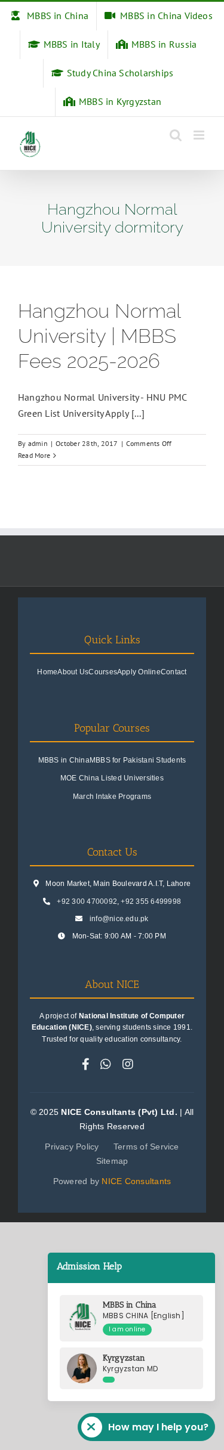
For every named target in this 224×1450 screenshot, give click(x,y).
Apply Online (139, 672)
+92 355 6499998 (151, 901)
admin (38, 443)
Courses (102, 672)
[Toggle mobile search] (176, 135)
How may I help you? (158, 1427)
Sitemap (112, 1161)
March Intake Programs (112, 796)
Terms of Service (146, 1146)
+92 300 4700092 (87, 901)
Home (47, 672)
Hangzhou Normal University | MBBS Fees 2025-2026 (99, 336)
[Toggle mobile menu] (200, 135)
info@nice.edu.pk (119, 919)
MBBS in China (64, 760)
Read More (34, 455)
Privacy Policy (72, 1146)
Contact (174, 672)
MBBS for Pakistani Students (138, 760)
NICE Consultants (136, 1181)
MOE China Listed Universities (112, 778)
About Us (72, 672)
